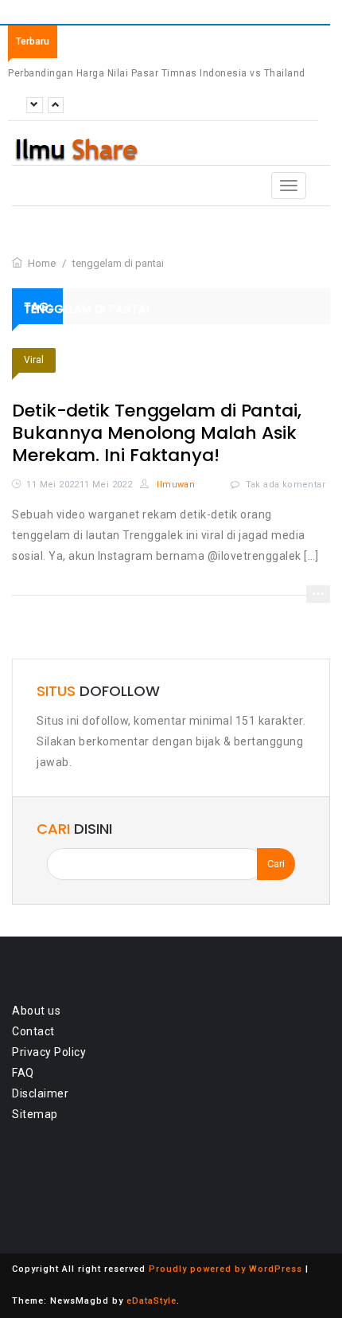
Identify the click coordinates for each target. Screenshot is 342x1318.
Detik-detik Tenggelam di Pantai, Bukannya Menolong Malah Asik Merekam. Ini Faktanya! (156, 432)
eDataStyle (151, 1301)
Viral (34, 360)
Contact (33, 1031)
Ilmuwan (174, 484)
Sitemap (35, 1114)
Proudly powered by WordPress (225, 1269)
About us (36, 1010)
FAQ (23, 1072)
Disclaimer (40, 1093)
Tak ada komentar (285, 484)
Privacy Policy (49, 1052)
